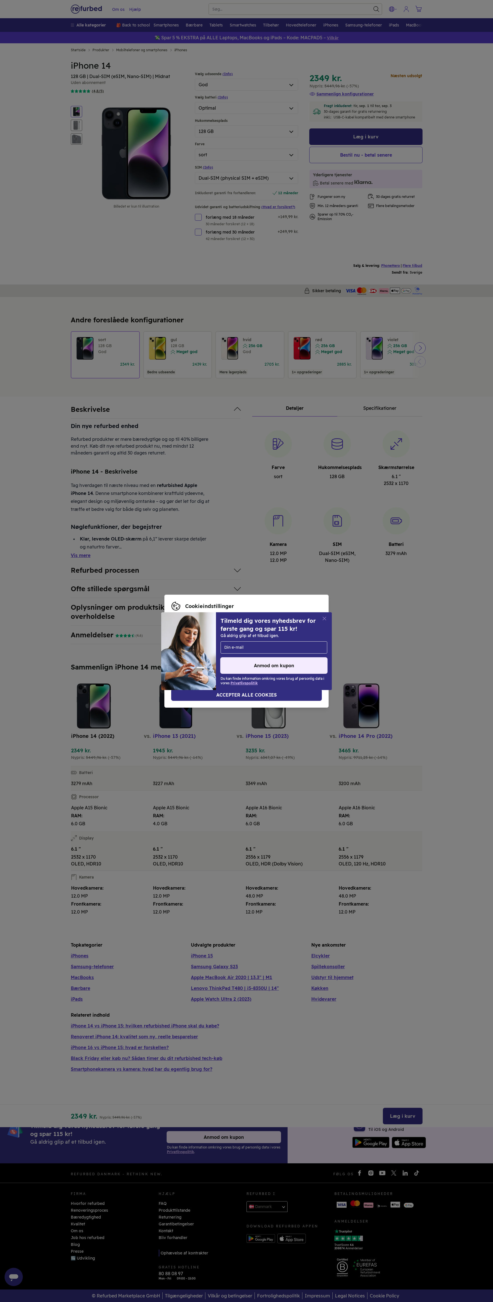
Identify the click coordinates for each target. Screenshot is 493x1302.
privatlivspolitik (208, 654)
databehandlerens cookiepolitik (266, 654)
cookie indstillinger (297, 648)
